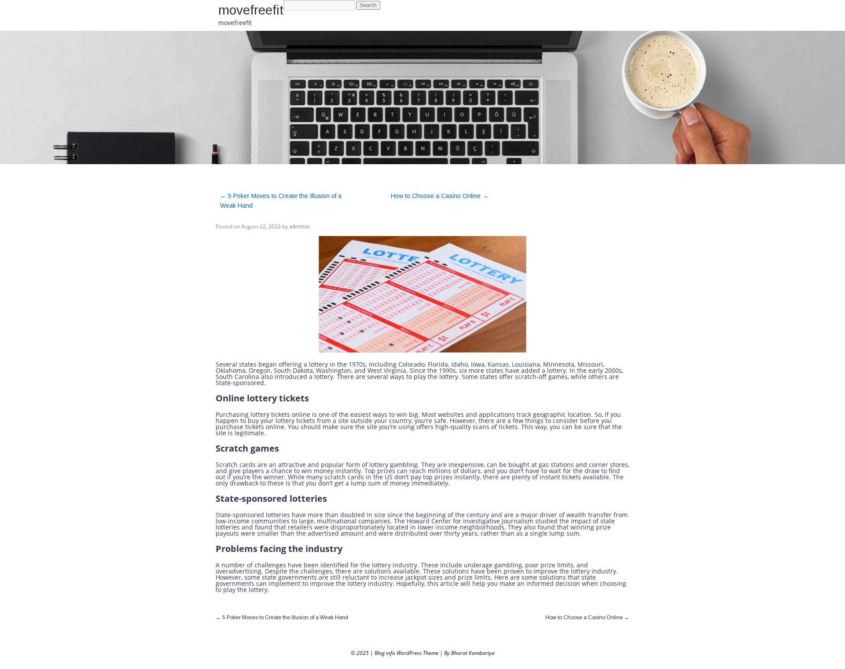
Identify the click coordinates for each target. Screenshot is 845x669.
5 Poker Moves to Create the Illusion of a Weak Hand (282, 617)
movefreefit (250, 10)
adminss (299, 227)
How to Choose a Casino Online (440, 195)
